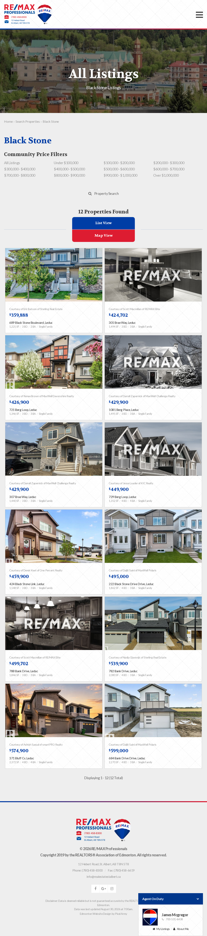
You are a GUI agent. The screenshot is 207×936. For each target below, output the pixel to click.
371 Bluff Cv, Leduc (21, 758)
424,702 (118, 315)
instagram (112, 889)
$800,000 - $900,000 (69, 175)
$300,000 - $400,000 (19, 169)
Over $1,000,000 (165, 175)
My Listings (163, 929)
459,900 (19, 576)
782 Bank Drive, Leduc (123, 671)
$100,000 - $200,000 (119, 162)
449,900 (119, 489)
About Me (183, 929)
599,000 (118, 751)
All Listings (12, 162)
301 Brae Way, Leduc (122, 322)
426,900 (19, 402)
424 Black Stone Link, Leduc (26, 584)
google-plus (104, 889)
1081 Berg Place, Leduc (124, 410)
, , (103, 864)
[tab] (103, 223)
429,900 (118, 402)
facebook (95, 889)
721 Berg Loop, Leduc (23, 410)
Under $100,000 (66, 162)
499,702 (18, 664)
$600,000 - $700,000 (168, 169)
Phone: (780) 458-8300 (87, 870)
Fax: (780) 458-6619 (121, 870)
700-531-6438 (174, 919)
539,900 (118, 664)
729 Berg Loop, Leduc (122, 497)
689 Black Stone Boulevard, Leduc (31, 322)
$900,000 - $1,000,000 (120, 175)
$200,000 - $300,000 (168, 162)
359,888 (18, 315)
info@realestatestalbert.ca (103, 876)
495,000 (119, 576)
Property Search (106, 193)
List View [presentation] (103, 223)
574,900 (18, 751)
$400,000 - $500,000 (69, 169)
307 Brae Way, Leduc (22, 497)
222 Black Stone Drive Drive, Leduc (131, 584)
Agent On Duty (153, 899)
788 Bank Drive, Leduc (23, 671)
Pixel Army (121, 913)
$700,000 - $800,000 (19, 175)
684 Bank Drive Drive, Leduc (127, 758)
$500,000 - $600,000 (119, 169)
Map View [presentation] (103, 235)
